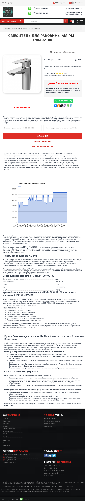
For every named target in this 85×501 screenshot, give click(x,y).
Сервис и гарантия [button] (9, 428)
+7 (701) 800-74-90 (39, 8)
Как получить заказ (42, 146)
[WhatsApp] (68, 105)
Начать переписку (65, 101)
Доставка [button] (6, 423)
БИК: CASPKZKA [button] (49, 475)
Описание (42, 136)
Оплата (4, 1)
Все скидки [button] (6, 440)
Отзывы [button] (5, 434)
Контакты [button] (6, 436)
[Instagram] (50, 455)
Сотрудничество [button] (8, 431)
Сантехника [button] (48, 426)
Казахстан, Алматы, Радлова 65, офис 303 (73, 13)
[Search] (65, 21)
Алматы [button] (14, 454)
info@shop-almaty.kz (74, 8)
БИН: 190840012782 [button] (50, 468)
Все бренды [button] (6, 445)
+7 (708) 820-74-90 (39, 13)
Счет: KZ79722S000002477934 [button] (54, 470)
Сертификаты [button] (7, 421)
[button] (12, 499)
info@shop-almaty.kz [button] (9, 462)
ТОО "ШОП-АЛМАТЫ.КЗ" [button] (52, 465)
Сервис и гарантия (8, 4)
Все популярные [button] (8, 443)
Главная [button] (5, 418)
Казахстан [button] (8, 454)
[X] (61, 105)
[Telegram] (71, 105)
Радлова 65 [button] (26, 454)
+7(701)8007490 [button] (10, 457)
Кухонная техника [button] (50, 418)
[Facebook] (46, 455)
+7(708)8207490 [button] (10, 460)
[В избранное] (56, 52)
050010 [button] (20, 454)
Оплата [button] (5, 426)
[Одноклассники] (58, 105)
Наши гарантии (42, 141)
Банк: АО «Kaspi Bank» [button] (51, 473)
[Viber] (65, 105)
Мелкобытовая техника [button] (52, 421)
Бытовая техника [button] (49, 423)
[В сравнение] (70, 52)
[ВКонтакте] (55, 105)
